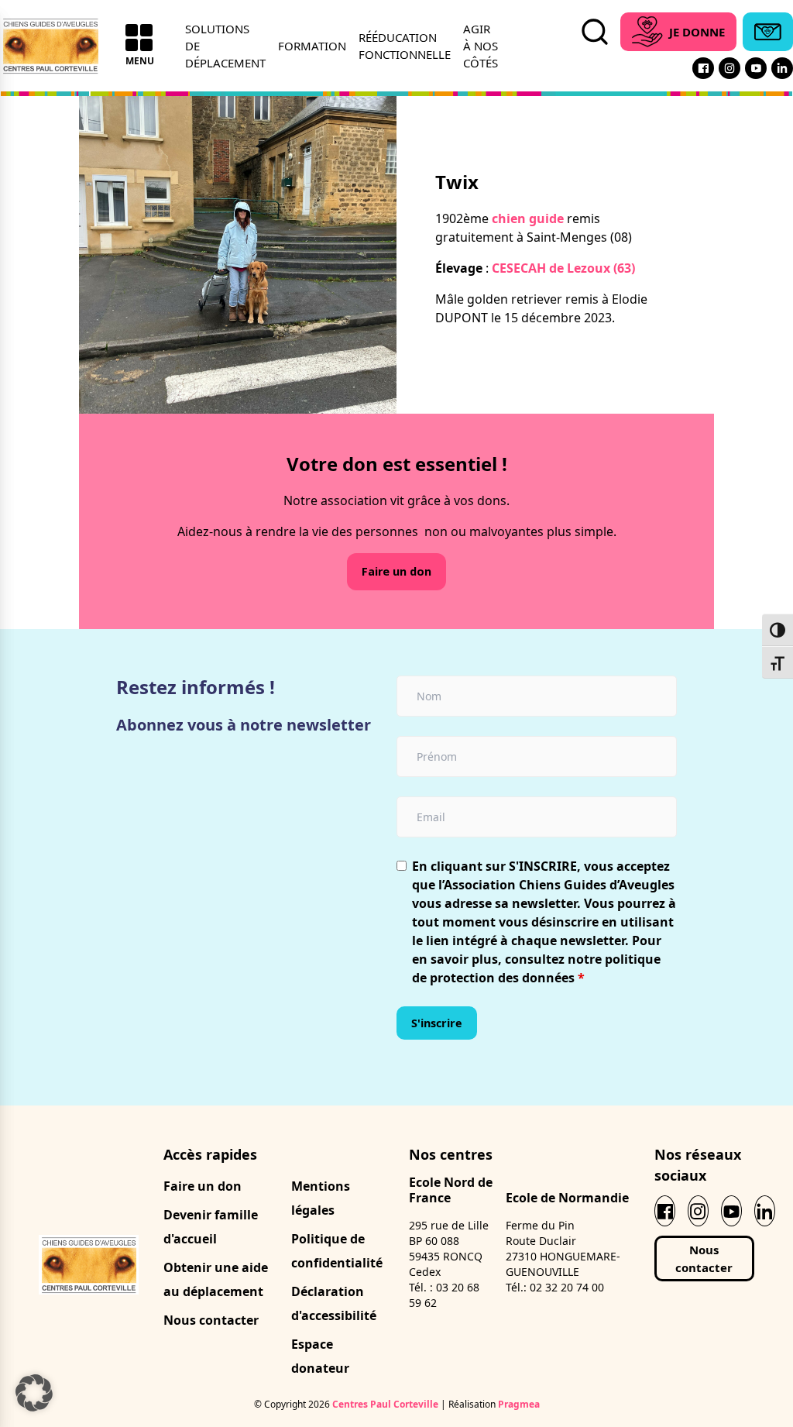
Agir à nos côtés (480, 46)
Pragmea (519, 1404)
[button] (34, 1393)
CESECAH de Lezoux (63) (563, 268)
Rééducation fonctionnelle (405, 45)
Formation (312, 45)
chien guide (526, 218)
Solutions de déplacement (225, 46)
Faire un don (396, 571)
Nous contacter (211, 1320)
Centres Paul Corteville (385, 1404)
